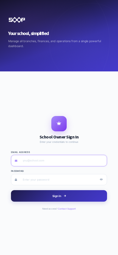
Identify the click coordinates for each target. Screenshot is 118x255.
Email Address (20, 152)
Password (17, 171)
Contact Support (67, 208)
